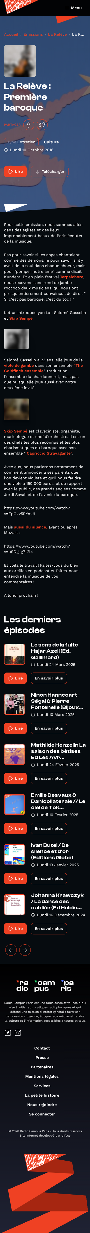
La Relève (57, 34)
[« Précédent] (11, 950)
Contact (42, 1048)
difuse (66, 1135)
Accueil (11, 34)
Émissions (33, 34)
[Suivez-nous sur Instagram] (18, 1033)
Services (42, 1085)
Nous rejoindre (42, 1104)
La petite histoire (42, 1095)
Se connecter (42, 1114)
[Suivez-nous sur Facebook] (8, 1033)
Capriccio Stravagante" (49, 453)
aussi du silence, (30, 527)
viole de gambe (19, 365)
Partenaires (42, 1067)
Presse (42, 1057)
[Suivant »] (25, 950)
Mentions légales (42, 1076)
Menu (76, 7)
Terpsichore (71, 277)
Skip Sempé (20, 318)
